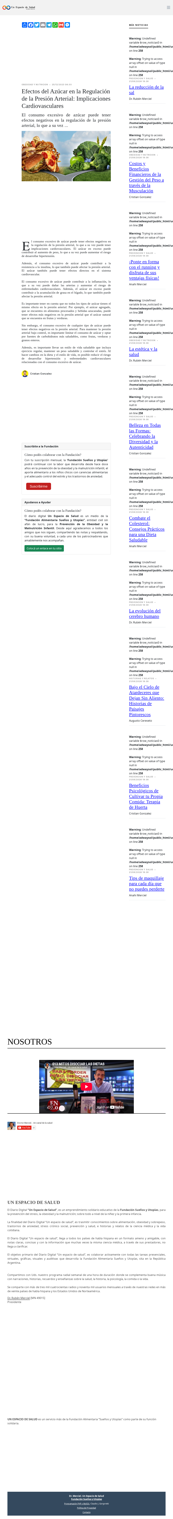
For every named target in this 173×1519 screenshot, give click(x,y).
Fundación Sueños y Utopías (86, 1499)
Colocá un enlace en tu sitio (44, 548)
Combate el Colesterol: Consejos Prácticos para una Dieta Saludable (147, 528)
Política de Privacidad (86, 1508)
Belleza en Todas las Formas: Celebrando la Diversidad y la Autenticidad (145, 436)
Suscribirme (38, 486)
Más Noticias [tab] (138, 25)
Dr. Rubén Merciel (18, 1298)
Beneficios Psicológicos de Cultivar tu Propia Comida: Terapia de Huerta (146, 796)
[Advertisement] (66, 55)
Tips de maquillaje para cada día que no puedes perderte (146, 884)
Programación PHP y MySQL (77, 1503)
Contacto (87, 1512)
